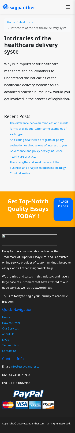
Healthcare (26, 22)
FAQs (5, 340)
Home (11, 22)
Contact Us (9, 351)
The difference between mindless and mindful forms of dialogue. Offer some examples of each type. (40, 128)
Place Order (63, 204)
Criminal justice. (20, 173)
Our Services (10, 328)
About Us (8, 334)
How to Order (11, 323)
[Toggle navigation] (68, 7)
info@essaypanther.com (26, 366)
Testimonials (10, 345)
